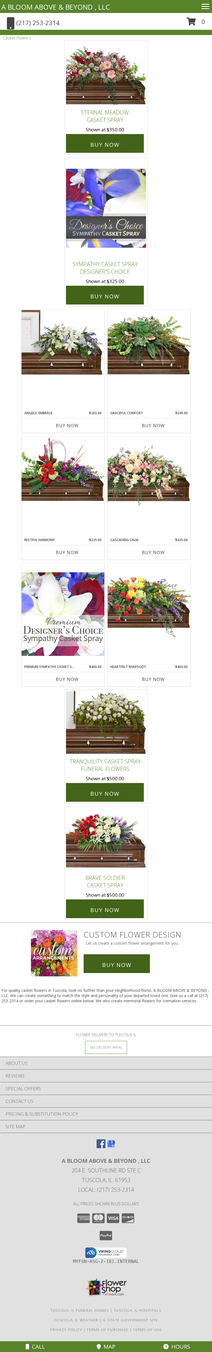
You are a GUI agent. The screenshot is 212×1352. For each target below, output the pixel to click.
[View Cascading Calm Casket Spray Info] (149, 472)
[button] (196, 23)
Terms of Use (147, 1329)
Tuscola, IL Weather (76, 1320)
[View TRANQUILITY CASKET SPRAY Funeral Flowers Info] (106, 722)
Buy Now (105, 144)
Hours (179, 1346)
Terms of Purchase (107, 1329)
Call (37, 1346)
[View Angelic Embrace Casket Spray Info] (63, 342)
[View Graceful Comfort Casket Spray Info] (149, 342)
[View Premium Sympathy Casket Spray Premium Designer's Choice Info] (63, 614)
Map (108, 1346)
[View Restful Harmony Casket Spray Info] (63, 469)
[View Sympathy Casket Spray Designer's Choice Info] (106, 207)
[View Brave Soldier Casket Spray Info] (106, 839)
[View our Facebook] (101, 1146)
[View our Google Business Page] (111, 1146)
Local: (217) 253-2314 (106, 1189)
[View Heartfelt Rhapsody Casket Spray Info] (149, 601)
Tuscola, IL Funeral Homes (80, 1310)
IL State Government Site (130, 1320)
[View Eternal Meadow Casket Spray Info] (106, 73)
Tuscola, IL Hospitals (137, 1310)
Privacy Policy (66, 1329)
